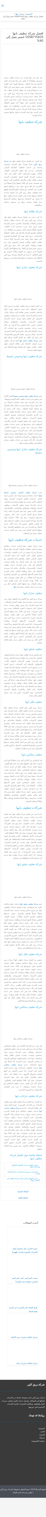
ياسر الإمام (17, 1492)
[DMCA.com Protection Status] (27, 1507)
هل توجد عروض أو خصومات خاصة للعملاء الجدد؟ (23, 1173)
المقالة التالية (23, 1198)
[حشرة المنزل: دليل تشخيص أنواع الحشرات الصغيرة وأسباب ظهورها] (23, 1237)
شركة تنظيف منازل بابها (28, 341)
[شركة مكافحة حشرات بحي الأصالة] (23, 1326)
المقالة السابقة (23, 1191)
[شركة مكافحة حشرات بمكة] (23, 1352)
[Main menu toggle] (2, 5)
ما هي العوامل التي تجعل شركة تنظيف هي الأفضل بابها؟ (23, 1179)
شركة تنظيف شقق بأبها (29, 904)
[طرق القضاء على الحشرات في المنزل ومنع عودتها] (23, 1296)
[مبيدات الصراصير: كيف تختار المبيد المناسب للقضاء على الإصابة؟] (23, 1267)
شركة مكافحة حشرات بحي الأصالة (24, 1337)
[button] (23, 1166)
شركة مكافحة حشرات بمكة (26, 1363)
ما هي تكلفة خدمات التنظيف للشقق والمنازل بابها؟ (26, 1166)
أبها (15, 587)
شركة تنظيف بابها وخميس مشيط (25, 396)
